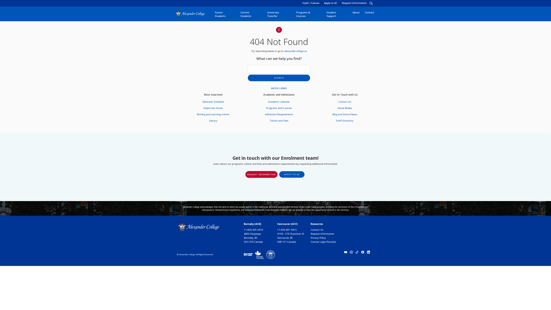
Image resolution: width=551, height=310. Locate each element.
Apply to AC (330, 3)
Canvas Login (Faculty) (323, 241)
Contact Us (344, 101)
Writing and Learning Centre (213, 114)
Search (279, 77)
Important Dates (213, 108)
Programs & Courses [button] (303, 14)
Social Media (345, 108)
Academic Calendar (279, 101)
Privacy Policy (318, 237)
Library (213, 120)
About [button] (356, 12)
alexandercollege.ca (295, 51)
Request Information (354, 3)
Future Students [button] (220, 14)
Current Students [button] (245, 14)
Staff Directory (344, 120)
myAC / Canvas (310, 3)
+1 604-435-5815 (253, 229)
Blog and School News (344, 114)
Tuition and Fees (279, 120)
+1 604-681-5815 (287, 229)
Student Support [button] (331, 14)
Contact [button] (369, 12)
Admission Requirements (279, 114)
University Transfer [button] (273, 14)
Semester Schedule (213, 101)
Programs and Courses (279, 108)
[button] (371, 3)
